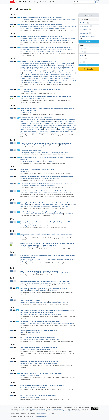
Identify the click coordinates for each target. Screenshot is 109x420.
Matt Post (40, 161)
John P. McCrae (25, 74)
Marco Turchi (64, 131)
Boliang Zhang (39, 214)
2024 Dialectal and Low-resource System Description (41, 36)
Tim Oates (50, 273)
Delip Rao (23, 332)
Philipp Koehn (50, 51)
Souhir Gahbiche (53, 69)
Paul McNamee (25, 19)
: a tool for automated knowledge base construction (39, 271)
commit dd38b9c (42, 416)
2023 (38, 61)
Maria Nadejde (44, 74)
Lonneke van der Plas (26, 78)
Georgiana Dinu (43, 121)
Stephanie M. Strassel (68, 323)
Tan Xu (64, 273)
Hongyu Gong (69, 123)
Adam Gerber (49, 339)
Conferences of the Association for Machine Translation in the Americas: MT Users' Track (46, 249)
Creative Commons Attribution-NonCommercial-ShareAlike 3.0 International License (42, 409)
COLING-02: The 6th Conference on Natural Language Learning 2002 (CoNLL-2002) (45, 399)
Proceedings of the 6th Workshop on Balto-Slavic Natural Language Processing (43, 228)
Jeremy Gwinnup (45, 206)
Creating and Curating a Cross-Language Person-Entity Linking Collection (44, 288)
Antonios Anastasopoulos (47, 63)
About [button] (30, 2)
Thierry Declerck (58, 67)
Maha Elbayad (60, 121)
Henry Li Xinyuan (25, 40)
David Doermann (63, 302)
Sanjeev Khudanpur (59, 28)
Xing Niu (36, 76)
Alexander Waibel (30, 133)
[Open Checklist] (13, 26)
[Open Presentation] (11, 245)
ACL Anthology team (41, 413)
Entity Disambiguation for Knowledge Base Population (37, 337)
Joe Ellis (30, 261)
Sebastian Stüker (31, 80)
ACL (81, 62)
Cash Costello (25, 145)
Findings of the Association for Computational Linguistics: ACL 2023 (40, 93)
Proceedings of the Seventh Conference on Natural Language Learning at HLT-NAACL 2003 (47, 389)
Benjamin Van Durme (57, 259)
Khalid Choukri (24, 67)
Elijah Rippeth (52, 49)
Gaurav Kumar (43, 193)
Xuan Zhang (23, 98)
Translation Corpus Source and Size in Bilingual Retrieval (38, 347)
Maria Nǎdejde (66, 127)
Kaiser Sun (41, 38)
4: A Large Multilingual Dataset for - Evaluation (41, 17)
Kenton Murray (70, 19)
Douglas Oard (71, 273)
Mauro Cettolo (53, 65)
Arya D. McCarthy (63, 204)
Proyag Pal (61, 76)
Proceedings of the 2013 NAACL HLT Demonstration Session (38, 275)
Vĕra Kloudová (66, 125)
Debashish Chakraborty (45, 26)
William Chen (70, 65)
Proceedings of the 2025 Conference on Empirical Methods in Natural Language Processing (46, 30)
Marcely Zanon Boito (61, 119)
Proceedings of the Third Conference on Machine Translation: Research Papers (43, 208)
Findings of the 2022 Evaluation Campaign (36, 118)
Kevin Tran (68, 80)
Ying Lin (23, 214)
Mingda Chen (62, 65)
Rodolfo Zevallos (58, 82)
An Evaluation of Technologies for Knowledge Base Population (40, 321)
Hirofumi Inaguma (38, 71)
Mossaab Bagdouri (46, 283)
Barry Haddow (63, 69)
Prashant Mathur (49, 73)
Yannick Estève (31, 69)
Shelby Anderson (35, 145)
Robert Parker (47, 314)
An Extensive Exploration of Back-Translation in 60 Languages (41, 89)
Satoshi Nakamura (55, 74)
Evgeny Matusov (60, 73)
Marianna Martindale (26, 178)
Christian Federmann (47, 123)
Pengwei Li (34, 73)
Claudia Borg (24, 65)
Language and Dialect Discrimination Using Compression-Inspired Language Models (47, 234)
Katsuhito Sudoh (42, 80)
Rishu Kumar (26, 73)
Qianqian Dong (68, 67)
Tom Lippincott (25, 185)
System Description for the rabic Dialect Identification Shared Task (47, 183)
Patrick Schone (56, 323)
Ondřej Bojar (69, 63)
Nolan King (62, 19)
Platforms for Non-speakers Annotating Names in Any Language (41, 212)
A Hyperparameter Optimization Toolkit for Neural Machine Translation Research (46, 96)
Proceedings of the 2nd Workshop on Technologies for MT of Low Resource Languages (45, 173)
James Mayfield (54, 145)
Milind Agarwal (24, 63)
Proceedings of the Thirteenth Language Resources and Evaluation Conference (43, 114)
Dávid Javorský (48, 71)
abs (18, 17)
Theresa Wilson (65, 283)
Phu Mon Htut (28, 71)
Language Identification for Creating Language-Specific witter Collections (44, 281)
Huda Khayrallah (36, 204)
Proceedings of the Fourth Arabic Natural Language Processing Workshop (42, 187)
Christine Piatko (44, 387)
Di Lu (46, 214)
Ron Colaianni (54, 19)
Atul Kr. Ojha (43, 76)
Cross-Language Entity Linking (30, 300)
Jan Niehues (29, 76)
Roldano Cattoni (43, 65)
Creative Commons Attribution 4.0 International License (72, 410)
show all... (88, 41)
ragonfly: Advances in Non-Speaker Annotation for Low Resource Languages (46, 143)
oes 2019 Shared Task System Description (37, 169)
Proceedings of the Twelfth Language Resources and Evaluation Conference (43, 147)
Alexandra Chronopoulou (37, 67)
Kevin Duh (33, 19)
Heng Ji (51, 214)
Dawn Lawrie (57, 273)
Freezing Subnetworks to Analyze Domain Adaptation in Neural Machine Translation (47, 203)
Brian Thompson (59, 80)
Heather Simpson (25, 314)
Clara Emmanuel (70, 121)
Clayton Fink (56, 283)
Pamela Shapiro (34, 185)
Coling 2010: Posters (26, 334)
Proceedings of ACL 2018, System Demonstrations (35, 215)
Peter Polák (37, 78)
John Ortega (53, 129)
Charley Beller (36, 259)
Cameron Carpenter (43, 19)
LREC (81, 48)
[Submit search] (97, 1)
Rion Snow (33, 363)
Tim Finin (43, 273)
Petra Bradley (33, 247)
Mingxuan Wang (37, 82)
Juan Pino (68, 76)
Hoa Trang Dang (35, 323)
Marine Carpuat (33, 65)
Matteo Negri (65, 74)
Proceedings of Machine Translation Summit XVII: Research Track (39, 180)
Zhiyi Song (23, 261)
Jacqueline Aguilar (25, 259)
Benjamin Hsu (47, 125)
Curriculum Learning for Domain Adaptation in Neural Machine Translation (44, 191)
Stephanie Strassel (69, 259)
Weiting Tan (64, 38)
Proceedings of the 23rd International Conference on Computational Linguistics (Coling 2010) (47, 341)
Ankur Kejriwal (35, 40)
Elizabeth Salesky (55, 78)
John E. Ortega (52, 76)
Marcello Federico (42, 69)
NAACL (82, 58)
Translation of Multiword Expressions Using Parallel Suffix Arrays (41, 373)
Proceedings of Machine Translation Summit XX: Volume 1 (37, 21)
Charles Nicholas (45, 349)
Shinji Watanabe (48, 82)
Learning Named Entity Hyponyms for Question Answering (39, 361)
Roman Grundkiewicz (26, 125)
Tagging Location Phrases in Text (31, 150)
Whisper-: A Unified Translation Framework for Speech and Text (41, 24)
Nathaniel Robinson (41, 49)
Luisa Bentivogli (60, 63)
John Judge (57, 71)
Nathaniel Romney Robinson (28, 38)
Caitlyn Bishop (45, 145)
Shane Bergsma (25, 283)
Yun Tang (50, 80)
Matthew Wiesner (33, 26)
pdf (12, 17)
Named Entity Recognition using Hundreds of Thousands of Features (42, 385)
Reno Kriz (56, 26)
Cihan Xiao (23, 26)
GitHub (54, 2)
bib (15, 17)
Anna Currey (49, 67)
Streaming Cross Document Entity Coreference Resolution (39, 330)
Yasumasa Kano (66, 71)
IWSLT (82, 55)
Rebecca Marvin (25, 206)
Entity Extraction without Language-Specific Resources (38, 395)
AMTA (82, 52)
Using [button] (36, 2)
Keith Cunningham (65, 26)
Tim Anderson (55, 206)
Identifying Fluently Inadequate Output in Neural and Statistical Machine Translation (47, 176)
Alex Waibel (28, 82)
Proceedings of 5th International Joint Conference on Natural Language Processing (44, 304)
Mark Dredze (40, 332)
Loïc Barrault (40, 119)
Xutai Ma (41, 73)
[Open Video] (11, 98)
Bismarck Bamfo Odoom (27, 49)
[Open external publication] (11, 288)
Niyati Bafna (56, 38)
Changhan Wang (40, 133)
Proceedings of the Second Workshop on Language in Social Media (39, 285)
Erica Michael (24, 247)
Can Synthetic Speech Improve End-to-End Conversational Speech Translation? (46, 47)
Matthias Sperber (33, 131)
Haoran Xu (71, 38)
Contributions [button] (44, 2)
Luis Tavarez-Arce (37, 28)
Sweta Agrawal (34, 63)
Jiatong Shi (65, 78)
